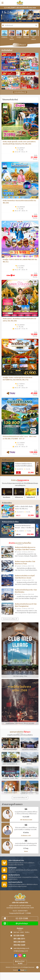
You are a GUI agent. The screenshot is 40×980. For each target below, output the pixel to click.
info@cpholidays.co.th (21, 951)
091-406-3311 (19, 938)
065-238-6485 (19, 942)
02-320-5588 (19, 935)
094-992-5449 (19, 945)
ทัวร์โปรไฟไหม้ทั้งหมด (19, 92)
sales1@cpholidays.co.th (21, 948)
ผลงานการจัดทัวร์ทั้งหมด (19, 798)
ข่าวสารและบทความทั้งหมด (9, 619)
